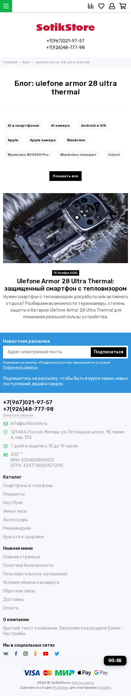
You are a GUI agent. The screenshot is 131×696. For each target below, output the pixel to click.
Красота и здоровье (23, 536)
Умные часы (15, 511)
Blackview (76, 140)
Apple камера (42, 140)
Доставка (13, 599)
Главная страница (21, 557)
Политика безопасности (28, 565)
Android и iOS (93, 125)
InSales (104, 687)
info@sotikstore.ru (29, 423)
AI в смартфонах (23, 125)
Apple (13, 140)
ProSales (61, 687)
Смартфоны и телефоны (28, 485)
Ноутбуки (13, 502)
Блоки (114, 628)
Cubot (114, 155)
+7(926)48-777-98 (65, 47)
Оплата (10, 608)
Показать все (65, 176)
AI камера (60, 125)
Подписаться (108, 352)
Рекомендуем (17, 528)
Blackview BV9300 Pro (28, 155)
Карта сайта (83, 682)
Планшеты (14, 494)
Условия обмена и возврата (31, 582)
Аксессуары (15, 519)
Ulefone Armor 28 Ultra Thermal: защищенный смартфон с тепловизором (65, 284)
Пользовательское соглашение (35, 574)
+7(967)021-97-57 (65, 41)
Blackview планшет (78, 155)
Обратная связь (19, 591)
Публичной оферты (20, 367)
